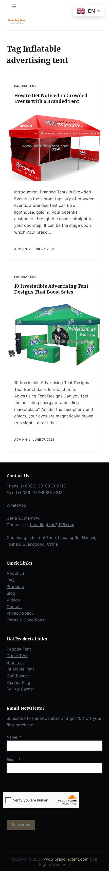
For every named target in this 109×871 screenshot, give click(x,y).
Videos (13, 599)
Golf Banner (18, 675)
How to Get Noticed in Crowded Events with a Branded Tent (50, 98)
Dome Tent (17, 655)
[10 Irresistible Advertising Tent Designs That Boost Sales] (54, 336)
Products (15, 586)
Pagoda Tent (25, 86)
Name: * (14, 737)
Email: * (14, 759)
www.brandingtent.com (66, 859)
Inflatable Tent (20, 669)
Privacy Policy (20, 613)
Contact (14, 606)
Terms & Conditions (25, 619)
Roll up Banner (20, 688)
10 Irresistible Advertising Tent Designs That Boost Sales (51, 289)
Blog (11, 593)
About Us (16, 573)
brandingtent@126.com (52, 524)
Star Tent (15, 662)
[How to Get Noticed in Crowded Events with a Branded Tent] (54, 145)
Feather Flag (18, 682)
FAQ (10, 580)
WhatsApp (16, 505)
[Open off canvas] (14, 6)
